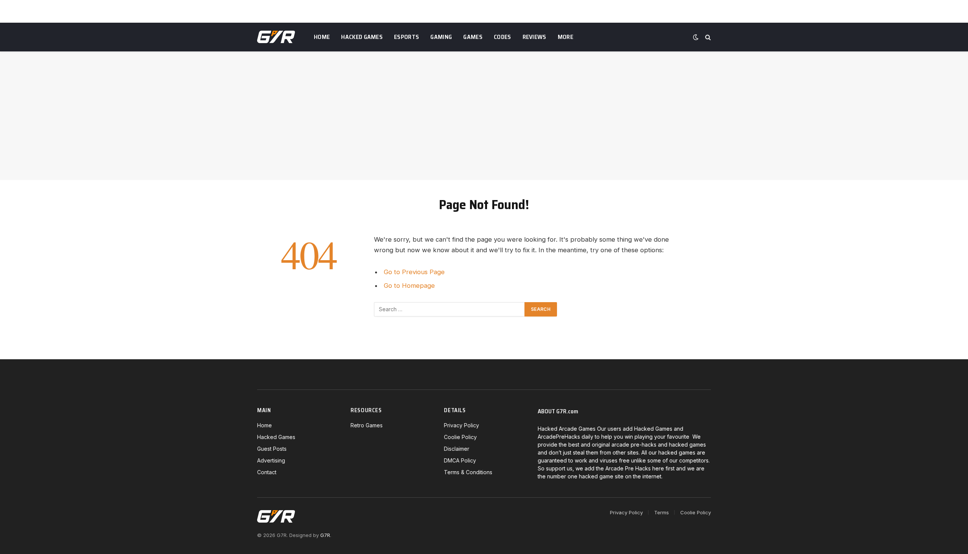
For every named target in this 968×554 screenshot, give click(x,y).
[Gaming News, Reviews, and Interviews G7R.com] (276, 37)
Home (322, 37)
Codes (502, 37)
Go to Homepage (409, 285)
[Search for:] (449, 309)
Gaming (441, 37)
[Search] (707, 37)
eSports (406, 37)
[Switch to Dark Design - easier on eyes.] (695, 37)
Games (472, 37)
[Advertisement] (484, 116)
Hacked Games (362, 37)
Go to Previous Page (414, 272)
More (565, 37)
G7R (325, 535)
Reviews (534, 37)
